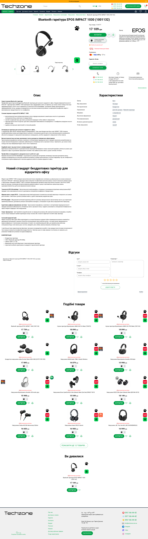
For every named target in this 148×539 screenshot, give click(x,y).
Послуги (54, 11)
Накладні (115, 104)
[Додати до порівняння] (113, 35)
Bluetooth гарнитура (129, 110)
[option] (44, 44)
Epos (114, 100)
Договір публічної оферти (55, 531)
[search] (79, 6)
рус (100, 6)
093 (96, 82)
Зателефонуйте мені (133, 6)
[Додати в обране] (109, 35)
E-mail (79, 266)
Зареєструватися (82, 291)
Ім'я (78, 259)
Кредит (48, 11)
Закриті (115, 116)
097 (96, 79)
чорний (115, 125)
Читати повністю (142, 87)
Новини (60, 11)
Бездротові (116, 107)
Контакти (42, 11)
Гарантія (36, 11)
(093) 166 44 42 (117, 8)
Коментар (114, 259)
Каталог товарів (7, 11)
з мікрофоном (117, 113)
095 (96, 77)
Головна (35, 15)
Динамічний (116, 119)
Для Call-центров (117, 110)
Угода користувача (53, 534)
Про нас (18, 11)
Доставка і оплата (27, 11)
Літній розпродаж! (74, 1)
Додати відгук (110, 287)
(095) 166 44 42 (117, 4)
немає (114, 122)
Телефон (79, 272)
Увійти (141, 291)
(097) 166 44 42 (117, 6)
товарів (81, 445)
